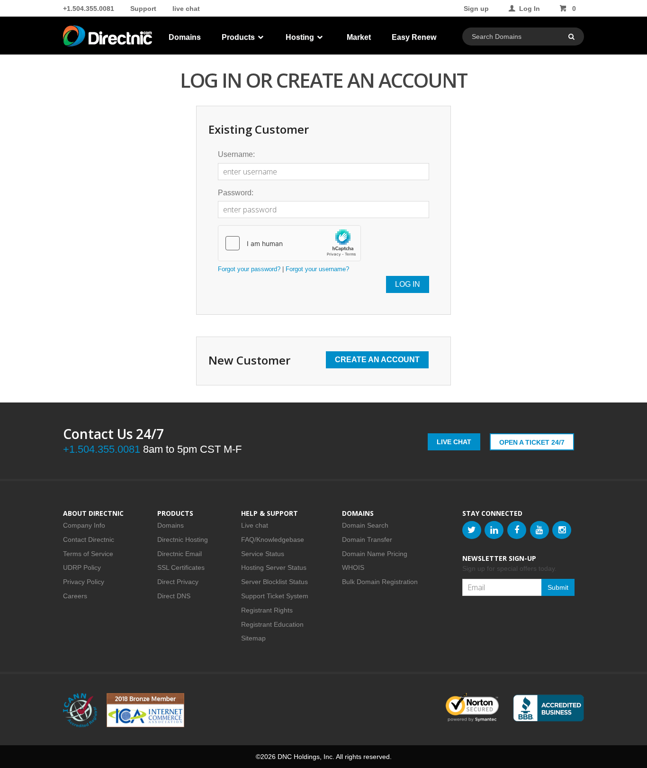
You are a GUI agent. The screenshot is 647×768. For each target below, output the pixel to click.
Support (143, 8)
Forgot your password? (249, 269)
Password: (235, 193)
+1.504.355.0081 (88, 8)
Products (239, 37)
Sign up (476, 8)
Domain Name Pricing (374, 554)
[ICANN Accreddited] (80, 710)
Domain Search (365, 525)
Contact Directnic (88, 539)
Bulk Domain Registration (380, 581)
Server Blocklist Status (274, 581)
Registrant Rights (267, 610)
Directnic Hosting (182, 539)
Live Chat (454, 442)
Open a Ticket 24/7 (532, 442)
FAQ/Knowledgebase (272, 539)
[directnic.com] (108, 38)
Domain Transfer (367, 539)
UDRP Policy (82, 567)
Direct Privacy (177, 581)
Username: (236, 154)
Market (359, 37)
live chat (186, 8)
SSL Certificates (181, 567)
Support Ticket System (274, 596)
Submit (558, 587)
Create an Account (377, 360)
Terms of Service (88, 554)
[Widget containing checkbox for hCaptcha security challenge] (289, 243)
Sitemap (253, 638)
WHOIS (353, 567)
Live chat (254, 525)
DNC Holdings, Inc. (306, 756)
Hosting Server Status (273, 567)
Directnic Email (179, 554)
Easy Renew (414, 37)
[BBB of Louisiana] (548, 708)
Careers (75, 596)
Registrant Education (272, 624)
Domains (185, 37)
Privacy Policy (83, 581)
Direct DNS (173, 596)
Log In (529, 8)
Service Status (262, 554)
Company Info (84, 525)
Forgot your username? (317, 269)
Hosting (301, 37)
